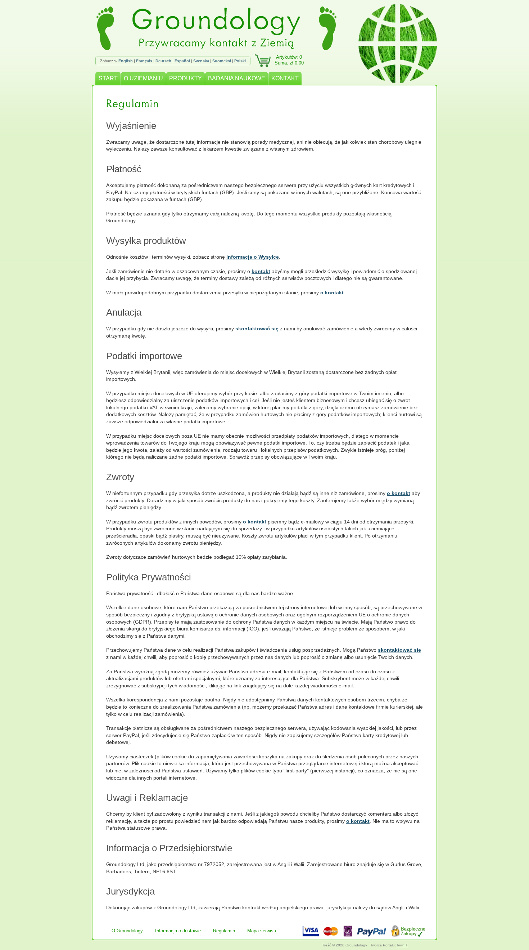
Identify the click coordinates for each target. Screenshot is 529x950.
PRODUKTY (185, 78)
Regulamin (224, 930)
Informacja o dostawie (178, 930)
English (125, 61)
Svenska (201, 61)
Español (182, 61)
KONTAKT (285, 78)
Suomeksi (221, 61)
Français (144, 61)
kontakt (261, 271)
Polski (240, 61)
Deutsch (163, 61)
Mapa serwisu (261, 930)
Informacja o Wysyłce (252, 257)
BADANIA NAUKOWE (236, 78)
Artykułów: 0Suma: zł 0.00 (289, 60)
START (108, 78)
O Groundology (127, 930)
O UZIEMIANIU (143, 78)
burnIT (402, 945)
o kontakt (332, 292)
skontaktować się (257, 328)
